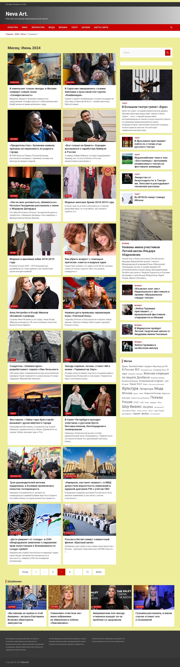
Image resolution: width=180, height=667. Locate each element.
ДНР (167, 381)
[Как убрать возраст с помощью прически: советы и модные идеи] (89, 239)
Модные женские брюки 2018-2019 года (89, 202)
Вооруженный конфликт (151, 381)
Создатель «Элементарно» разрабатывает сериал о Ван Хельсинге (34, 368)
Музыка (63, 27)
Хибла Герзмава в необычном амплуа (146, 346)
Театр (74, 27)
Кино (25, 27)
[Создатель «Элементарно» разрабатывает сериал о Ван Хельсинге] (34, 347)
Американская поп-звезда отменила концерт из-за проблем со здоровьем (109, 616)
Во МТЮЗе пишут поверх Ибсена (150, 199)
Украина (153, 402)
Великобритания (146, 370)
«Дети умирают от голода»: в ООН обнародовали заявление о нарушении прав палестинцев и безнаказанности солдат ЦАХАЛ (33, 544)
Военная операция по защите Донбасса (145, 375)
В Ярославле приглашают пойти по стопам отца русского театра (150, 143)
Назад (25, 572)
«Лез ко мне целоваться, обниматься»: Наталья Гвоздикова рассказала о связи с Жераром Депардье (34, 205)
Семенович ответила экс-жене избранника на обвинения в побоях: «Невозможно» (66, 618)
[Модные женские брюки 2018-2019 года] (89, 183)
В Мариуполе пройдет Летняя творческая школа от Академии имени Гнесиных (152, 331)
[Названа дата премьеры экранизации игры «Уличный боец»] (89, 293)
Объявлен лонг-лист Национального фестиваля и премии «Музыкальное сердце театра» (152, 293)
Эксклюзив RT (159, 407)
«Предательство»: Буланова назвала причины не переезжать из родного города (32, 148)
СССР (136, 402)
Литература (38, 27)
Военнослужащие (130, 381)
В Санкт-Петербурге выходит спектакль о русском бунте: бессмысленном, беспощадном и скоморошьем (85, 424)
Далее (99, 572)
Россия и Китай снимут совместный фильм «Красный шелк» (87, 541)
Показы (156, 397)
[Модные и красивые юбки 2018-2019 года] (34, 239)
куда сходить (159, 411)
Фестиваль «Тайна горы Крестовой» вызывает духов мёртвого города (32, 421)
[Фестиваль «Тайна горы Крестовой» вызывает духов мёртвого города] (34, 400)
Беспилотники (136, 366)
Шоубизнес (15, 581)
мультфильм (126, 414)
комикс (150, 411)
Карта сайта (101, 27)
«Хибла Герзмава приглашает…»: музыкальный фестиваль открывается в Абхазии (150, 313)
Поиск (167, 53)
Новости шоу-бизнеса (140, 398)
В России (128, 369)
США (141, 402)
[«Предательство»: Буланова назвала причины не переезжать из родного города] (34, 126)
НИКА (141, 393)
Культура (13, 27)
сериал (136, 413)
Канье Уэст (136, 384)
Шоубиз (86, 27)
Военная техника (157, 378)
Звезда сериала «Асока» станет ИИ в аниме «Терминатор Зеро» (87, 368)
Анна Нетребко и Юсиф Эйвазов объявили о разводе (29, 314)
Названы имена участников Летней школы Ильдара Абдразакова (141, 250)
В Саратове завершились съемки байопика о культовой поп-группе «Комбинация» (85, 92)
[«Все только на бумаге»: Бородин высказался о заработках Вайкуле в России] (89, 126)
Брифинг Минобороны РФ (156, 366)
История (125, 384)
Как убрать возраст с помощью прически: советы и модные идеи (85, 260)
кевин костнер (142, 411)
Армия (125, 366)
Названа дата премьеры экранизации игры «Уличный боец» (87, 314)
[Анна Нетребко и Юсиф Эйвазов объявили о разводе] (34, 293)
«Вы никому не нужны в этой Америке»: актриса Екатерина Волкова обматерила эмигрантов (26, 618)
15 (87, 572)
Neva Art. (17, 14)
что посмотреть (155, 414)
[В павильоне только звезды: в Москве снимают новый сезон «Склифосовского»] (34, 69)
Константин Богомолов (156, 384)
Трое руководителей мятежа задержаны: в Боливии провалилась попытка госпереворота (32, 485)
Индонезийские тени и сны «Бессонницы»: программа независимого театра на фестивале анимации (151, 162)
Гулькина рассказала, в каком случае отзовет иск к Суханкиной (154, 616)
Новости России (152, 393)
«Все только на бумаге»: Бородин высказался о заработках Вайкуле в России (85, 148)
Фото (159, 402)
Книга (145, 384)
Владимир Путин (159, 370)
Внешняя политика (135, 374)
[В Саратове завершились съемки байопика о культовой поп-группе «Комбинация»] (89, 69)
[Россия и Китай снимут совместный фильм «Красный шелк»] (89, 520)
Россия (127, 402)
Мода (51, 27)
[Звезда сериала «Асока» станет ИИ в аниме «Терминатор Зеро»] (89, 347)
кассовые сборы (129, 411)
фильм (145, 413)
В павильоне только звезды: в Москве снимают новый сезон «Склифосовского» (33, 92)
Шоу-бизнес (132, 406)
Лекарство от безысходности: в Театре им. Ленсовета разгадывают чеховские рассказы (152, 182)
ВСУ (137, 369)
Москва (127, 393)
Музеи (135, 393)
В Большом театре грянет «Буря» (145, 107)
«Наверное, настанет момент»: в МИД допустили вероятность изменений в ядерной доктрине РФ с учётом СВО (88, 485)
